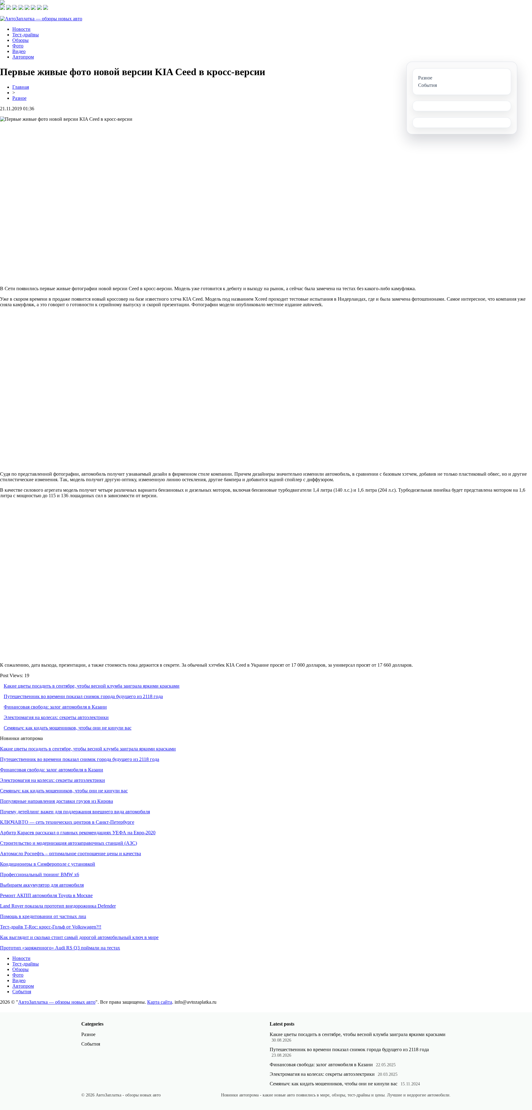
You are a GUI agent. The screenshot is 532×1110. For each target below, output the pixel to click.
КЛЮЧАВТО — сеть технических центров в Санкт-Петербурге (67, 822)
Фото (17, 45)
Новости (21, 29)
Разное (19, 98)
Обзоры (20, 40)
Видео (19, 51)
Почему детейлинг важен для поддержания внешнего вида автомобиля (75, 811)
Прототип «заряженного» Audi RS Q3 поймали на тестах (60, 947)
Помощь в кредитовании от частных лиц (43, 916)
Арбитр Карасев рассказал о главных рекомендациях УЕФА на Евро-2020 (77, 832)
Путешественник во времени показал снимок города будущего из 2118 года (83, 696)
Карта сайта (159, 1002)
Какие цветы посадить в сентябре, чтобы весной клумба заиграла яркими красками (91, 686)
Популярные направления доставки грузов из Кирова (56, 801)
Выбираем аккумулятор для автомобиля (42, 885)
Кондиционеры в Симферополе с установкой (47, 864)
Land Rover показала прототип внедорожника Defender (58, 906)
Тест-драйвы (25, 34)
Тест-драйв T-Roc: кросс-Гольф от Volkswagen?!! (50, 926)
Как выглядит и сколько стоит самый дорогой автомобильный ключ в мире (79, 937)
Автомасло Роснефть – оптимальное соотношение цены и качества (70, 853)
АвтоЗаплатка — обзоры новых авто (56, 1002)
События (21, 991)
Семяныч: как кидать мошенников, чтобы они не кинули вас (67, 727)
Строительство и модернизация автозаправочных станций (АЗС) (68, 843)
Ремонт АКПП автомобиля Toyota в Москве (46, 895)
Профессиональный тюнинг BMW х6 (39, 874)
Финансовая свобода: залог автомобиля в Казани (55, 707)
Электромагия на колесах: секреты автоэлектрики (56, 717)
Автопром (23, 56)
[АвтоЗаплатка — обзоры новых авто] (41, 18)
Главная (20, 87)
